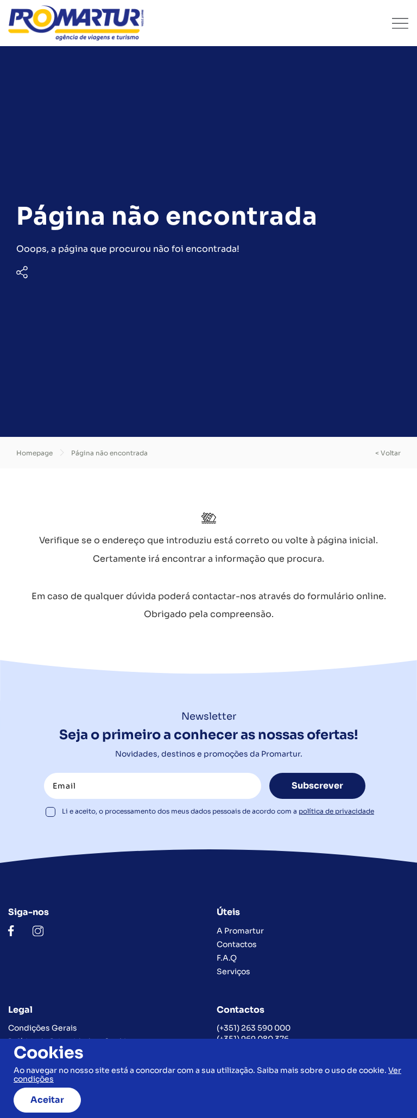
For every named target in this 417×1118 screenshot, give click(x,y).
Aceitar (47, 1100)
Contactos (237, 944)
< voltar (388, 453)
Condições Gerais (42, 1028)
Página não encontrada (109, 453)
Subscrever (317, 785)
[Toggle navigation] (400, 23)
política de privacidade (336, 811)
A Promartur (240, 931)
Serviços (233, 971)
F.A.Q (227, 958)
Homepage (34, 453)
